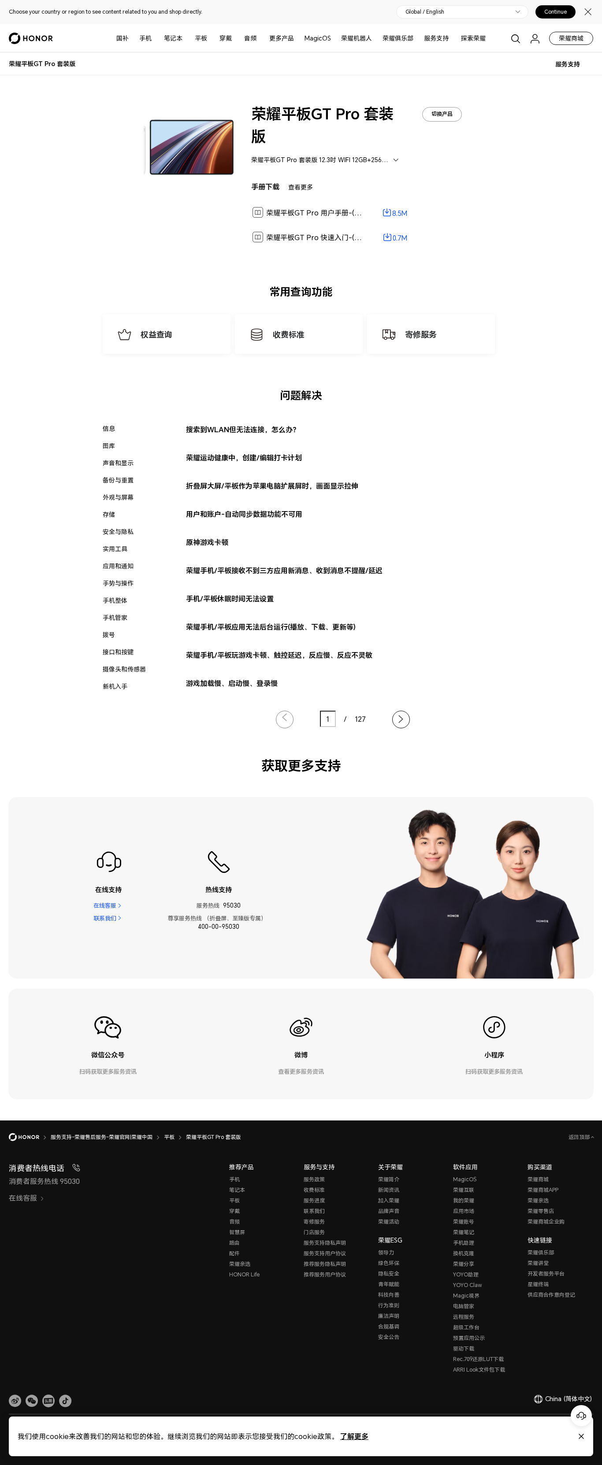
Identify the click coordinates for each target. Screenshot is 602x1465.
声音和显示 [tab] (118, 463)
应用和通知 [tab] (118, 566)
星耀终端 (538, 1284)
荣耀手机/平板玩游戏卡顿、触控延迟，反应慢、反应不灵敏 (279, 655)
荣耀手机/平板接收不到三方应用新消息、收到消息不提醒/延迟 (284, 570)
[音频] (260, 38)
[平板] (210, 38)
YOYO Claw (467, 1285)
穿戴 (225, 38)
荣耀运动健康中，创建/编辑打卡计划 (244, 457)
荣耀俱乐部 (398, 38)
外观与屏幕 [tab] (118, 497)
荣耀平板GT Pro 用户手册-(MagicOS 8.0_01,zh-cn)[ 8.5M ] (359, 213)
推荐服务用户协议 (325, 1274)
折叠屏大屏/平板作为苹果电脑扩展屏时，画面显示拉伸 (272, 486)
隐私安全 (388, 1273)
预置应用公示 (469, 1338)
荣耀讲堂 (538, 1263)
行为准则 (388, 1305)
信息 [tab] (109, 428)
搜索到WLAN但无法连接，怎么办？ (243, 429)
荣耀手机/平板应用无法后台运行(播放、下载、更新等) (271, 627)
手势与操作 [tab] (118, 583)
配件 (234, 1253)
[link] (15, 1401)
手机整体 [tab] (115, 600)
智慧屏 (237, 1232)
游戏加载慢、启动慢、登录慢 (232, 683)
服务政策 (314, 1179)
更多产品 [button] (281, 38)
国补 (122, 38)
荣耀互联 (463, 1190)
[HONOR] (30, 1137)
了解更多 (354, 1436)
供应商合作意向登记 (551, 1294)
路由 (234, 1242)
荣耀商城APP (543, 1190)
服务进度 (314, 1200)
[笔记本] (186, 38)
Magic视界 (466, 1295)
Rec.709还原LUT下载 (478, 1359)
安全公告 (388, 1337)
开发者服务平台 (546, 1273)
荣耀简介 (388, 1179)
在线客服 (104, 905)
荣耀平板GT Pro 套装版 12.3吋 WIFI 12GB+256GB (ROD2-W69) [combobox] (329, 159)
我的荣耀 (463, 1200)
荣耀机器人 (356, 38)
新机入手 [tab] (115, 686)
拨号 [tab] (109, 634)
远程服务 (463, 1316)
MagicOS (318, 38)
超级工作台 (466, 1327)
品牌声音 (388, 1211)
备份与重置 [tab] (118, 480)
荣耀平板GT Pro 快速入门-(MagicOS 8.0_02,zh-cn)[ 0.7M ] (360, 237)
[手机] (155, 38)
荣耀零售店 (541, 1211)
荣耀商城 (571, 38)
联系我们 (104, 918)
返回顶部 (580, 1137)
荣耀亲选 (239, 1264)
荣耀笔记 (463, 1232)
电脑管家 (463, 1306)
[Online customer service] (581, 1415)
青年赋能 (388, 1284)
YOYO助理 (466, 1274)
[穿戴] (235, 38)
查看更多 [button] (300, 187)
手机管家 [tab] (115, 617)
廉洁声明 (388, 1316)
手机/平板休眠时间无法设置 (230, 598)
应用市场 (463, 1211)
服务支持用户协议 (325, 1253)
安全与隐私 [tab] (118, 531)
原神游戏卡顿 (207, 542)
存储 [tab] (109, 514)
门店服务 (314, 1232)
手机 (145, 38)
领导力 (386, 1252)
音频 (250, 38)
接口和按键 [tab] (118, 652)
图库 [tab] (109, 445)
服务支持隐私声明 (325, 1242)
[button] (32, 1401)
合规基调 (388, 1326)
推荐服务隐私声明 (325, 1264)
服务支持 (436, 38)
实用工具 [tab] (115, 549)
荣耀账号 (463, 1221)
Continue (555, 12)
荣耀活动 (388, 1221)
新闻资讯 (388, 1190)
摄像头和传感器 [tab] (124, 669)
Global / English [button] (424, 12)
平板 (201, 38)
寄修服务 (314, 1221)
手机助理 (463, 1242)
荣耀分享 (463, 1264)
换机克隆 (463, 1253)
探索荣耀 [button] (473, 38)
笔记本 (173, 38)
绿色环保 (388, 1263)
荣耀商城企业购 (546, 1221)
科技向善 (388, 1294)
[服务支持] (452, 38)
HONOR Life (244, 1274)
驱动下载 (463, 1348)
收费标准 (314, 1190)
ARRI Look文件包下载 (479, 1369)
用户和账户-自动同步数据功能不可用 (244, 514)
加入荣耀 (388, 1200)
